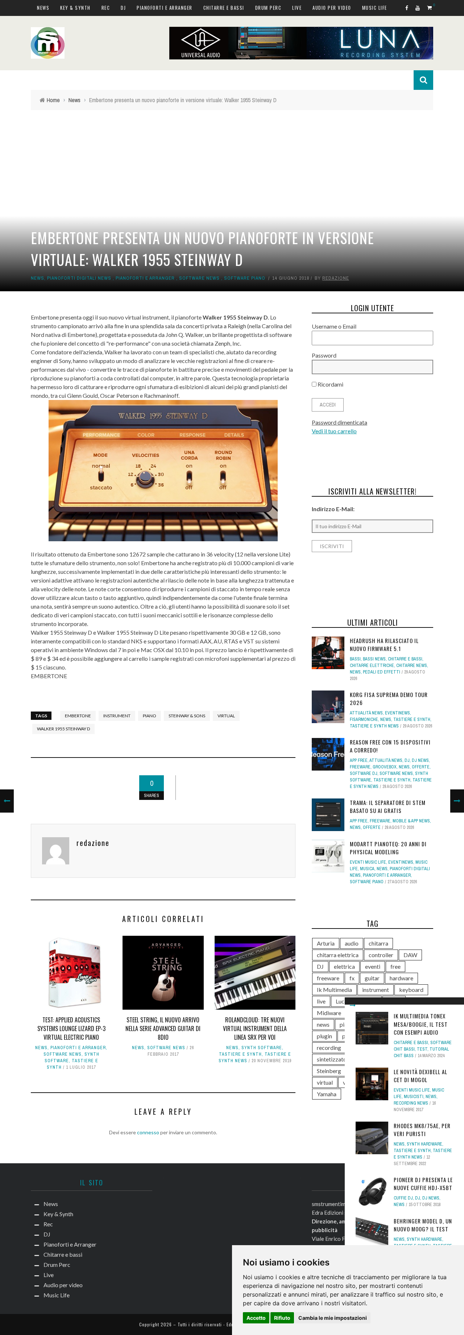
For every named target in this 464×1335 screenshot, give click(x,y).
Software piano (244, 278)
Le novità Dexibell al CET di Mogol (420, 1076)
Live (297, 7)
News (43, 7)
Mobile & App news (411, 821)
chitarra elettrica (338, 954)
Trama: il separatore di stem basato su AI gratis (388, 806)
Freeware (360, 767)
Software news (199, 278)
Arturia (326, 943)
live (321, 1001)
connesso (148, 1132)
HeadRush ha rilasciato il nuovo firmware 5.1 (384, 645)
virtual (226, 715)
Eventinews (397, 713)
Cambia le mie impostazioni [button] (332, 1318)
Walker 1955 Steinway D (63, 728)
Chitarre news (411, 665)
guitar (372, 978)
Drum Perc (268, 7)
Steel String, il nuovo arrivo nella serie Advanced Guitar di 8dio (162, 1028)
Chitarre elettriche (372, 665)
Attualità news (366, 713)
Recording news (411, 1103)
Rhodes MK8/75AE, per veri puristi (422, 1130)
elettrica (344, 966)
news (323, 1024)
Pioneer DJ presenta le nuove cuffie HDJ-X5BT (423, 1184)
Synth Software (261, 1048)
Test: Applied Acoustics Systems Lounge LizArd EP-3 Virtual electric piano (71, 1028)
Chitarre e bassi (223, 7)
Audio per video (331, 7)
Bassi (355, 659)
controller (381, 954)
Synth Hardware (424, 1144)
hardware (401, 978)
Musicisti (413, 1097)
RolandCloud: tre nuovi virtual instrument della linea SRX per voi (255, 1028)
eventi (372, 966)
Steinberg (329, 1070)
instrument (116, 715)
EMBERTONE (49, 675)
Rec (106, 7)
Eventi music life (412, 1090)
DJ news (430, 1198)
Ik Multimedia (334, 989)
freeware (328, 978)
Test (422, 1049)
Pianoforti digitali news (79, 278)
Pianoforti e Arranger (164, 7)
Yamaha (326, 1093)
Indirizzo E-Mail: (333, 508)
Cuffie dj (403, 1198)
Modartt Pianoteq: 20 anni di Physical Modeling (388, 848)
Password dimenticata (339, 422)
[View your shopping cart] (430, 7)
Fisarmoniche (364, 719)
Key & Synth (75, 7)
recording (329, 1047)
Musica (367, 869)
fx (352, 978)
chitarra (378, 943)
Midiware (329, 1012)
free (395, 966)
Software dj (363, 773)
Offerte (421, 767)
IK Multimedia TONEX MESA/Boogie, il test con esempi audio (421, 1024)
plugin (324, 1035)
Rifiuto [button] (282, 1318)
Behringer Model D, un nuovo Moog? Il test (423, 1225)
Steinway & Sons (187, 715)
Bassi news (374, 659)
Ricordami (329, 384)
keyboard (411, 989)
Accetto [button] (256, 1318)
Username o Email (334, 326)
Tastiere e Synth (240, 1054)
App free (359, 760)
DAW (410, 954)
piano (149, 715)
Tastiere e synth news (374, 726)
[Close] (353, 1005)
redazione (335, 278)
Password (324, 355)
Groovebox (385, 767)
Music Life (374, 7)
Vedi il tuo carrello (334, 430)
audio (352, 943)
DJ (123, 7)
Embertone (78, 715)
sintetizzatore (334, 1059)
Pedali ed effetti (381, 672)
